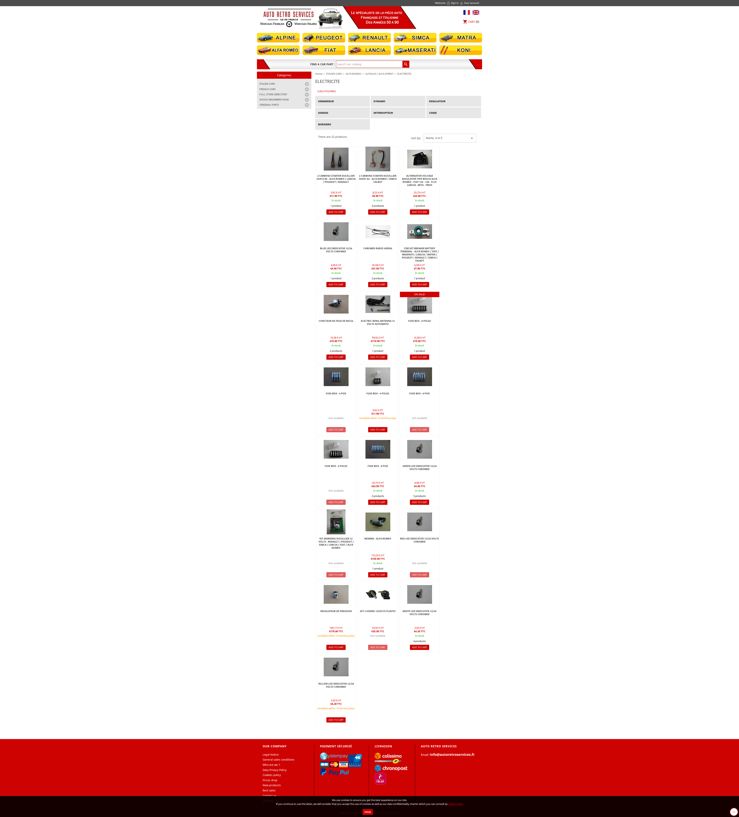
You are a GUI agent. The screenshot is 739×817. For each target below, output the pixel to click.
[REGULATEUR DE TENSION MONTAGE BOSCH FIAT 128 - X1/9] (419, 159)
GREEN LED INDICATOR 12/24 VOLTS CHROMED (420, 467)
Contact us (269, 795)
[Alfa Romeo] (278, 50)
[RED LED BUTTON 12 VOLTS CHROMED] (419, 521)
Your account (469, 3)
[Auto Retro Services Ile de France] (288, 18)
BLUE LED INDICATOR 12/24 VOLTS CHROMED (336, 250)
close (367, 811)
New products (272, 785)
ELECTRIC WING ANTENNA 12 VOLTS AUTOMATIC (378, 322)
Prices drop (270, 780)
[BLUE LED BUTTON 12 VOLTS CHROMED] (336, 231)
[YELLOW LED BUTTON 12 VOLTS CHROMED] (336, 667)
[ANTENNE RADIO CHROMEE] (378, 231)
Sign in (452, 3)
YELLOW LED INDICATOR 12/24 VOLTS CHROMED (336, 685)
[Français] (466, 12)
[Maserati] (415, 50)
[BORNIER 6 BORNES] (419, 304)
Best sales (269, 790)
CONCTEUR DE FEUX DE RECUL (336, 321)
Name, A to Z (450, 138)
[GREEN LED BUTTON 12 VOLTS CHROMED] (419, 449)
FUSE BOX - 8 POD (378, 466)
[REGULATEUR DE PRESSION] (336, 594)
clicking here (455, 804)
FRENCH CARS (267, 89)
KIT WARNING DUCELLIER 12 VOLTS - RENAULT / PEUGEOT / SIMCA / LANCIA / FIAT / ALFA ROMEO (336, 543)
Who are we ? (271, 765)
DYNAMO (379, 101)
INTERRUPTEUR (383, 113)
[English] (475, 12)
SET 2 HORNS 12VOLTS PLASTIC (378, 611)
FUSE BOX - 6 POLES (336, 466)
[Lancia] (369, 50)
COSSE (433, 113)
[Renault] (369, 37)
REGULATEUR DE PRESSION (336, 611)
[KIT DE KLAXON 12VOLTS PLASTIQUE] (378, 594)
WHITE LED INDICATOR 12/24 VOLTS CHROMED (419, 613)
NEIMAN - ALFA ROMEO (377, 538)
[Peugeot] (324, 37)
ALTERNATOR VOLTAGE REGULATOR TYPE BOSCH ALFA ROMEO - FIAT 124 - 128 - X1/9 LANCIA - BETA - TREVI (419, 180)
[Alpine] (278, 37)
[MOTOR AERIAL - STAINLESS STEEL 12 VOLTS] (378, 304)
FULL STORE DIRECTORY (273, 94)
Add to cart (336, 212)
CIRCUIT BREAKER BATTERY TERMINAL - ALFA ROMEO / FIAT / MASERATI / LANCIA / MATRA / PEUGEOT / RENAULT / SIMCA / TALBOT (419, 254)
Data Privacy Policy (275, 770)
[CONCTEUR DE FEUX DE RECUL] (336, 304)
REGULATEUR (437, 101)
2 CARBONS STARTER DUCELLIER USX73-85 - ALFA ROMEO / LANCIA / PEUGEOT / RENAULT (336, 179)
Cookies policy (272, 775)
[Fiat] (324, 50)
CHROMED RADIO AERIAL (377, 248)
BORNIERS (324, 124)
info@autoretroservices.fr (452, 754)
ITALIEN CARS (267, 83)
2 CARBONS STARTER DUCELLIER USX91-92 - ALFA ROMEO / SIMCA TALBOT (378, 179)
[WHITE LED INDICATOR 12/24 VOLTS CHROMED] (419, 594)
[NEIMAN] (378, 521)
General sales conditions (278, 759)
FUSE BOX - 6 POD (419, 393)
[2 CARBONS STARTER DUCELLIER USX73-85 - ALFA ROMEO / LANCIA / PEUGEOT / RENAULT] (336, 159)
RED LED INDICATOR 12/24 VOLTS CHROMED (419, 540)
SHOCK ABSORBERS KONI (274, 99)
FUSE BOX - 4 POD (336, 393)
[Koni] (460, 50)
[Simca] (415, 37)
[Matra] (460, 37)
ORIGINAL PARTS (269, 104)
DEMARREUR (326, 101)
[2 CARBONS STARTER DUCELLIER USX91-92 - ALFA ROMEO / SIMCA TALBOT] (378, 159)
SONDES (323, 113)
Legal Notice (271, 754)
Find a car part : (322, 64)
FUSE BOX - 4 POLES (377, 393)
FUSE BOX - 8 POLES (419, 321)
